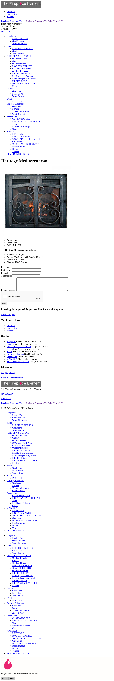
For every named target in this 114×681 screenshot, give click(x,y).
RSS (61, 21)
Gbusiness (39, 21)
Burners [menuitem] (15, 109)
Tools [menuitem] (14, 124)
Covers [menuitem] (15, 129)
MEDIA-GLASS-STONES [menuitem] (24, 84)
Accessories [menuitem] (12, 116)
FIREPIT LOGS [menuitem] (19, 81)
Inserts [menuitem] (9, 46)
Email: (4, 273)
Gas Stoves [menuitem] (17, 91)
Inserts (9, 344)
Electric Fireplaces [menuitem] (20, 38)
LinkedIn (30, 21)
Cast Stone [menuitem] (17, 141)
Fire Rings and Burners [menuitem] (22, 76)
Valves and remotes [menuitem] (20, 111)
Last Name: (6, 270)
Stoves (10, 349)
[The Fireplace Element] (21, 386)
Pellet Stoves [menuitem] (17, 94)
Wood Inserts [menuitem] (18, 53)
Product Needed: (8, 290)
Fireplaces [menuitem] (11, 36)
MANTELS (12, 359)
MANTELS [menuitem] (12, 131)
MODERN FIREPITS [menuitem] (22, 66)
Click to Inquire (8, 314)
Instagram (14, 21)
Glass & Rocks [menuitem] (18, 114)
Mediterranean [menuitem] (18, 146)
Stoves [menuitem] (10, 89)
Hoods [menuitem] (15, 149)
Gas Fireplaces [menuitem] (18, 41)
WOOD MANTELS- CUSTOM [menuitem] (26, 139)
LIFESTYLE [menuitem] (18, 134)
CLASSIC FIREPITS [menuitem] (22, 68)
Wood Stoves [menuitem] (18, 96)
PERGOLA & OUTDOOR (19, 346)
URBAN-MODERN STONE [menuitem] (25, 144)
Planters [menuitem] (15, 86)
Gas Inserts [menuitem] (17, 51)
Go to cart (5, 31)
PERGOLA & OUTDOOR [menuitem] (19, 56)
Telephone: (6, 276)
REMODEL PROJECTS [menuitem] (18, 154)
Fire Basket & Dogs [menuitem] (21, 126)
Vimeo (56, 21)
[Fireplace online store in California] (21, 7)
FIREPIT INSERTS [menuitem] (21, 73)
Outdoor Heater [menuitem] (19, 63)
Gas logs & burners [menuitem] (15, 104)
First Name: (6, 267)
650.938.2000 (7, 394)
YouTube (48, 21)
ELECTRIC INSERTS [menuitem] (22, 48)
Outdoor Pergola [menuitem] (19, 58)
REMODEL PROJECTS (18, 361)
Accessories (12, 356)
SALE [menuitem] (9, 99)
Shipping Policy (8, 372)
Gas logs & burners (15, 354)
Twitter (22, 21)
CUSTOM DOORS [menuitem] (21, 119)
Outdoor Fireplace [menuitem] (20, 71)
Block (4, 678)
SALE (9, 351)
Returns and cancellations (12, 377)
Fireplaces (11, 341)
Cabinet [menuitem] (15, 61)
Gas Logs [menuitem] (16, 106)
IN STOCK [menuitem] (17, 101)
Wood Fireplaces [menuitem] (19, 43)
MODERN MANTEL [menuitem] (22, 136)
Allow (12, 678)
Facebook (5, 21)
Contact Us (6, 398)
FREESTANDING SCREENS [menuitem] (26, 121)
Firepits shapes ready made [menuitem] (24, 79)
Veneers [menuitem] (15, 151)
